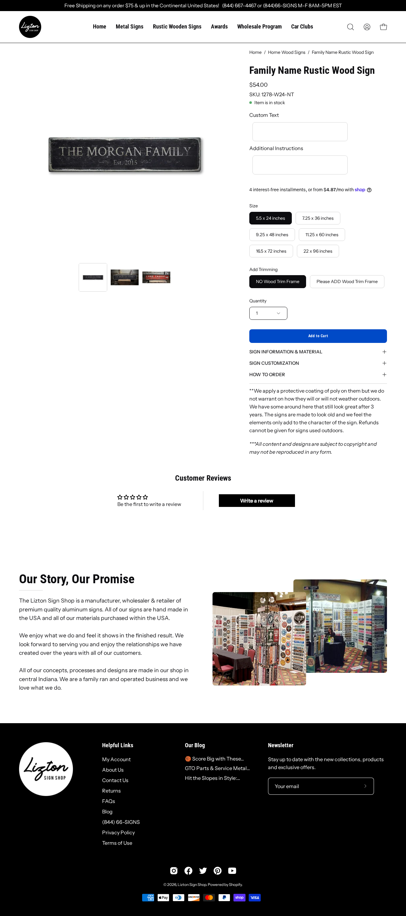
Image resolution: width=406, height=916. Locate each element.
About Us (113, 770)
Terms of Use (117, 843)
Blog (107, 811)
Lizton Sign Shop (192, 884)
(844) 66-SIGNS (121, 822)
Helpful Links (117, 745)
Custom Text (264, 115)
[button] (350, 27)
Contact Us (115, 780)
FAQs (108, 801)
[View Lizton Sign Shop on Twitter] (203, 870)
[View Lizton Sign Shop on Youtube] (232, 870)
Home (255, 52)
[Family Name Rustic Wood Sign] (93, 277)
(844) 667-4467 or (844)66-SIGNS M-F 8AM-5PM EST (280, 6)
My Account (116, 759)
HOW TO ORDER (267, 374)
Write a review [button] (256, 500)
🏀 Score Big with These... (214, 758)
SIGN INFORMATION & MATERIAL (285, 352)
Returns (111, 790)
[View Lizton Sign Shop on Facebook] (188, 870)
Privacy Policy (118, 832)
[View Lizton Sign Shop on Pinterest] (217, 870)
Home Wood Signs (286, 52)
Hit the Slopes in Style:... (212, 778)
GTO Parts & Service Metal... (217, 768)
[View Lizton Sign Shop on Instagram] (174, 870)
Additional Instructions (276, 148)
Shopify (235, 884)
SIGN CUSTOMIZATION (274, 363)
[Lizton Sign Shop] (30, 27)
